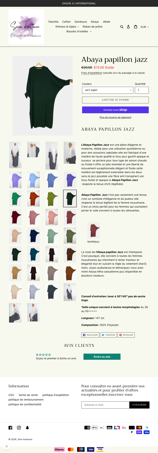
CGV (11, 395)
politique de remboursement (26, 399)
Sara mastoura (25, 439)
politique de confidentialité (24, 404)
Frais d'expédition (91, 72)
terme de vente (28, 395)
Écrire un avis (102, 356)
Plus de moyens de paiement (115, 117)
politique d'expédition (55, 395)
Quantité (140, 83)
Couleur (87, 83)
